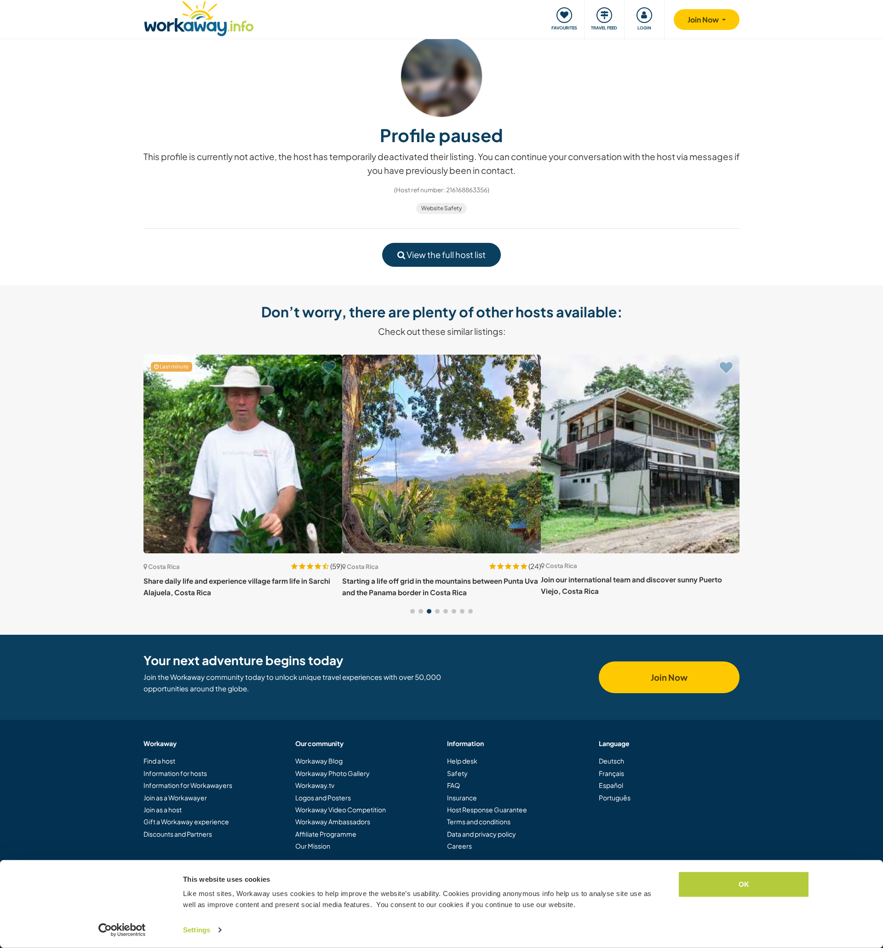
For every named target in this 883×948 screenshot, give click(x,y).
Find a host (159, 761)
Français (611, 773)
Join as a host (162, 809)
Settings (196, 930)
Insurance (462, 797)
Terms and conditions (478, 821)
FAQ (453, 785)
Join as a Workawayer (175, 797)
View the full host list (445, 254)
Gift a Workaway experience (186, 821)
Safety (457, 773)
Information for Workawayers (187, 785)
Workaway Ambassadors (332, 821)
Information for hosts (175, 773)
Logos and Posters (323, 797)
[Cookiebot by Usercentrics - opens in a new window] (122, 930)
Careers (459, 846)
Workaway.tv (314, 785)
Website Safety (441, 208)
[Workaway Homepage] (198, 17)
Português (615, 797)
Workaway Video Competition (340, 809)
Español (611, 785)
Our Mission (312, 846)
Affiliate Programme (325, 834)
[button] (412, 611)
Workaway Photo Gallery (332, 773)
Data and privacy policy (481, 834)
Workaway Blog (319, 761)
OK (744, 884)
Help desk (462, 761)
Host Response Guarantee (487, 809)
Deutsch (611, 761)
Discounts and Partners (177, 834)
